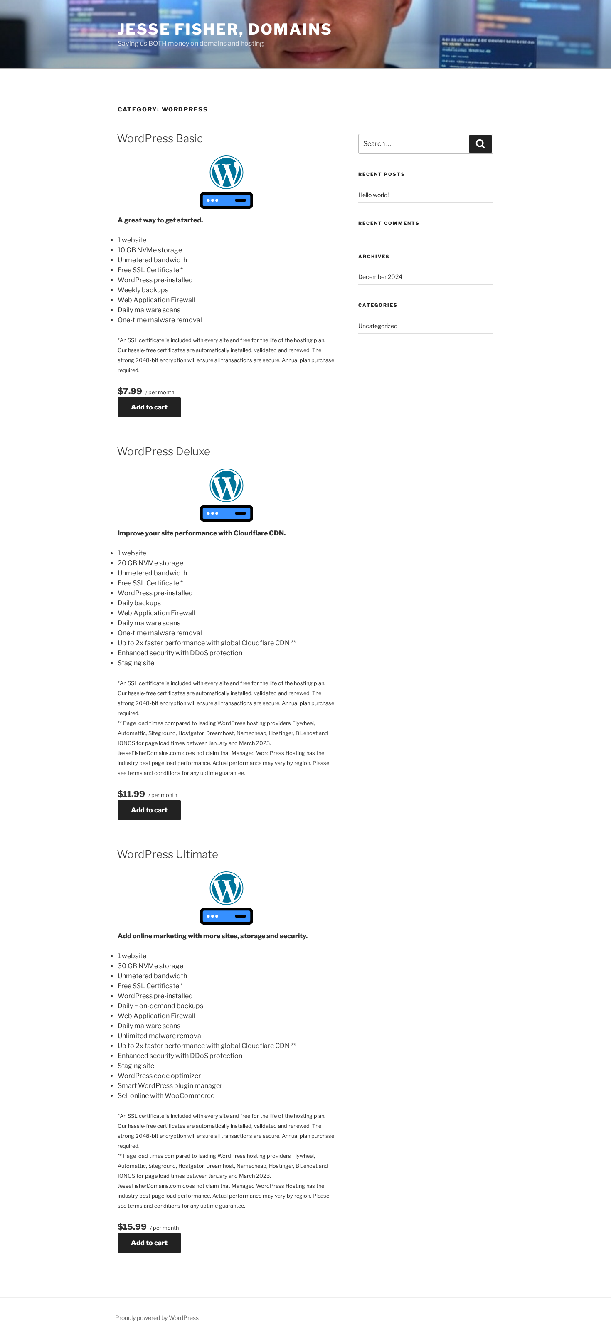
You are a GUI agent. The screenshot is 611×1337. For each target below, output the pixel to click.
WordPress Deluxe (163, 451)
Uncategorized (377, 325)
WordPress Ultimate (167, 854)
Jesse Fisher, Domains (225, 29)
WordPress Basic (160, 138)
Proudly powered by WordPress (157, 1317)
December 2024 (380, 276)
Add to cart (149, 407)
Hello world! (373, 194)
